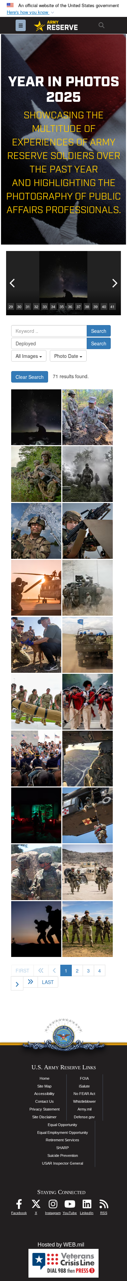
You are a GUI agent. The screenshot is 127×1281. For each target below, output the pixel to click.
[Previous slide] (13, 283)
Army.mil (84, 1109)
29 (11, 306)
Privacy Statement (44, 1109)
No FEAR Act (84, 1094)
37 (79, 306)
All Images (27, 355)
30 (19, 306)
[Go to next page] (17, 983)
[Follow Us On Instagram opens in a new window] (52, 1206)
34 (53, 306)
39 (95, 306)
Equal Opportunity (62, 1125)
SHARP (62, 1148)
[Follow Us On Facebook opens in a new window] (18, 1206)
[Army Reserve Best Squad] (87, 929)
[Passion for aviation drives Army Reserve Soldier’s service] (87, 758)
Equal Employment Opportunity (62, 1132)
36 (70, 306)
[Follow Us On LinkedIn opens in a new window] (86, 1206)
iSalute (84, 1086)
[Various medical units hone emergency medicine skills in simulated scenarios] (36, 815)
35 (62, 306)
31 (28, 306)
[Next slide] (114, 283)
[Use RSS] (103, 1206)
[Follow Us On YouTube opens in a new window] (69, 1206)
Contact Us (44, 1101)
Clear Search (30, 376)
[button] (31, 12)
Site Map (44, 1086)
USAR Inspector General (62, 1163)
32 (36, 306)
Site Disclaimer (44, 1117)
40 (104, 306)
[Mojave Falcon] (87, 872)
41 (112, 306)
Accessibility (44, 1094)
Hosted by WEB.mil (61, 1245)
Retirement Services (62, 1140)
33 (45, 306)
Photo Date (67, 355)
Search (98, 330)
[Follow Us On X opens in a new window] (35, 1206)
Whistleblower (84, 1101)
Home (44, 1078)
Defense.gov (84, 1117)
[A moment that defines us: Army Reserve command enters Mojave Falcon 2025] (36, 872)
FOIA (84, 1078)
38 (87, 306)
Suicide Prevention (62, 1155)
